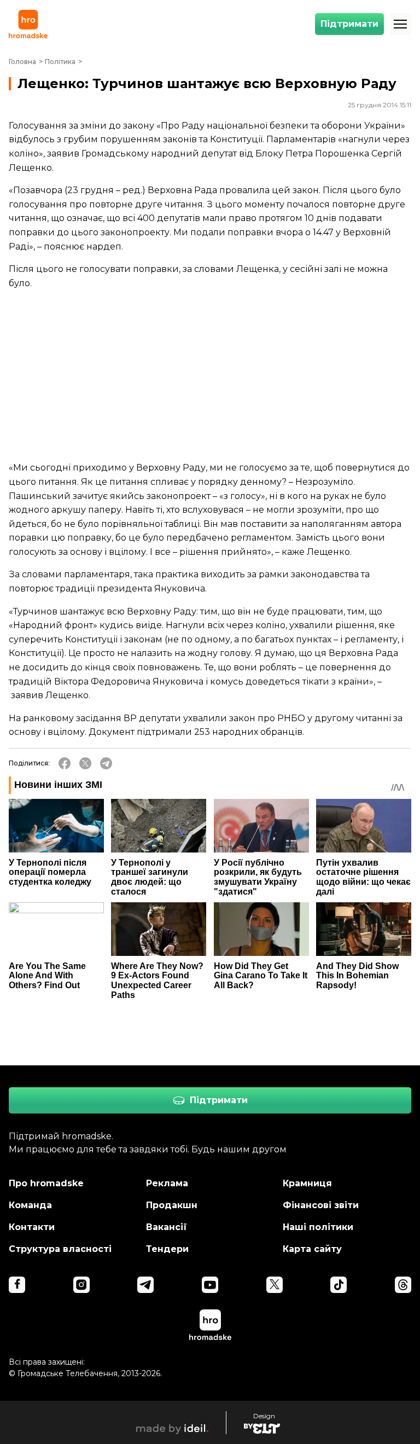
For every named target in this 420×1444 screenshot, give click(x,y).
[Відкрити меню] (400, 24)
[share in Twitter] (85, 763)
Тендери (167, 1249)
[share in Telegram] (106, 763)
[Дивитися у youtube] (210, 1285)
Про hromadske (46, 1183)
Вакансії (166, 1227)
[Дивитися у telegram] (145, 1285)
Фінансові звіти (321, 1205)
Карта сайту (312, 1249)
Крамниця (307, 1183)
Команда (30, 1205)
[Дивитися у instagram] (81, 1285)
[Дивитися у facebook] (17, 1285)
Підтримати (349, 24)
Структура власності (60, 1249)
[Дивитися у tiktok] (338, 1285)
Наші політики (318, 1227)
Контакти (32, 1227)
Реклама (167, 1183)
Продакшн (171, 1205)
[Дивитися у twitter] (274, 1285)
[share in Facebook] (65, 763)
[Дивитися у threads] (403, 1285)
